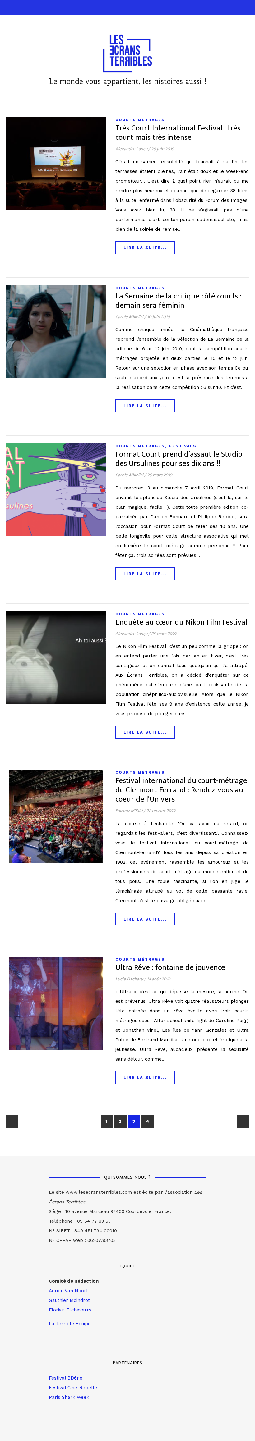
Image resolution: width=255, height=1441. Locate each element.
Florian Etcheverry (70, 1310)
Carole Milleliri (129, 317)
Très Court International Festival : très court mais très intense (177, 133)
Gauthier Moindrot (69, 1300)
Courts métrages (140, 120)
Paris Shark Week (69, 1397)
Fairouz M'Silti (129, 810)
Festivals (183, 446)
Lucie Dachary (129, 979)
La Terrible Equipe (70, 1323)
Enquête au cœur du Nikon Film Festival (181, 622)
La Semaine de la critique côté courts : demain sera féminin (178, 301)
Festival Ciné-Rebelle (73, 1387)
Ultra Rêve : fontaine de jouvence (170, 967)
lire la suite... (145, 247)
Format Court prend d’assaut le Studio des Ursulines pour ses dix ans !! (178, 459)
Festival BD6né (65, 1378)
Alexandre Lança (131, 149)
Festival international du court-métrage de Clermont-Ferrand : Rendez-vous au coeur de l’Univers (181, 790)
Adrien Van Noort (68, 1290)
